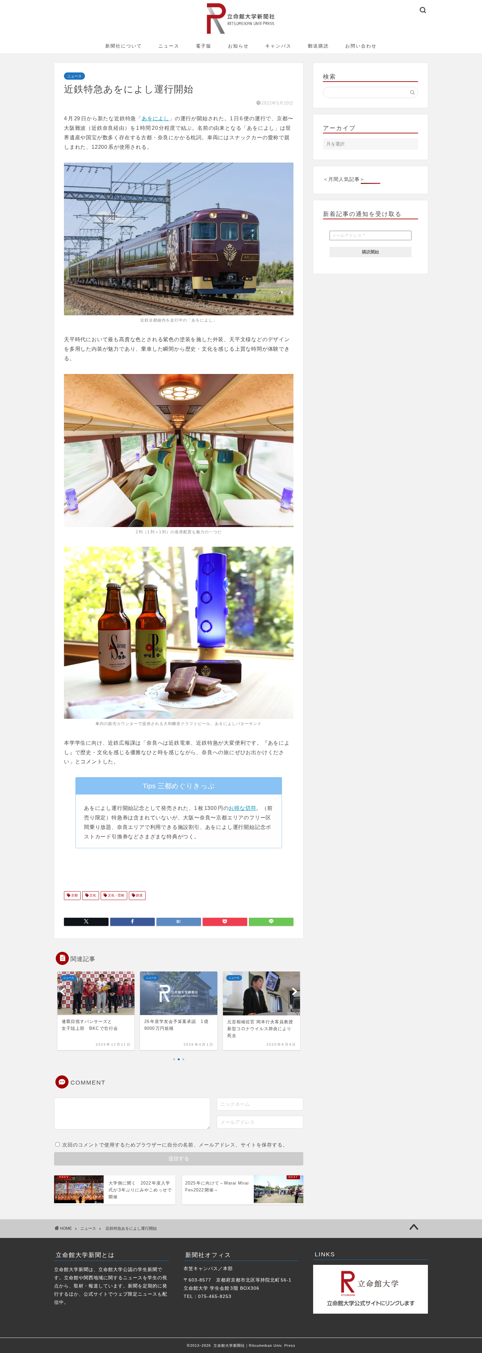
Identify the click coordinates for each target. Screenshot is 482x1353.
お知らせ (238, 46)
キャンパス (278, 46)
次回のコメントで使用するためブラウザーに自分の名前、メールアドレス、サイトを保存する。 (175, 1144)
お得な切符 (242, 808)
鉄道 (139, 895)
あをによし (155, 118)
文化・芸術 (115, 895)
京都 (74, 895)
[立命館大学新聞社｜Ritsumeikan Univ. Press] (241, 33)
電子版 (203, 46)
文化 (92, 895)
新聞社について (123, 46)
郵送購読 (318, 46)
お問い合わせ (361, 46)
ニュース (168, 46)
